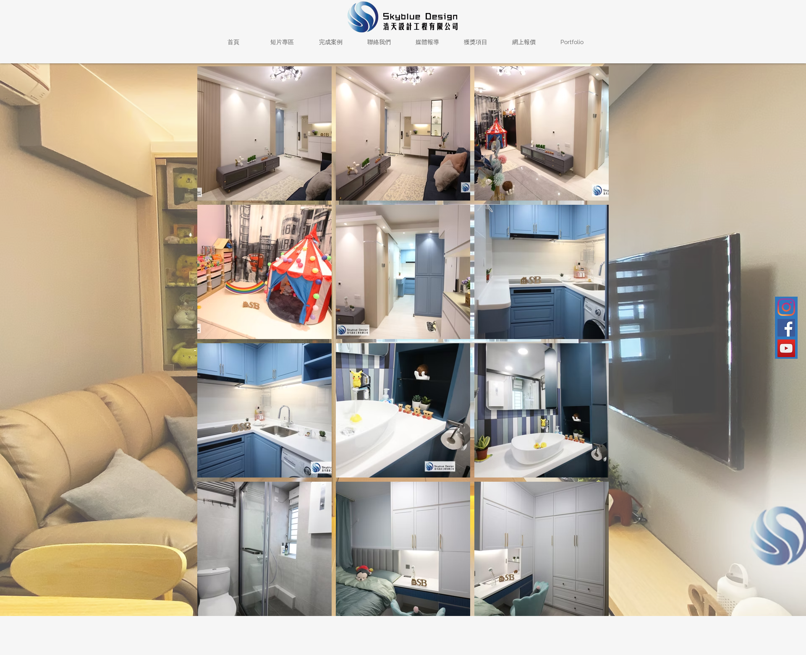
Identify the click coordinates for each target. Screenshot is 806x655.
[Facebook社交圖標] (786, 328)
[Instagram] (786, 307)
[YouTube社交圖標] (786, 348)
